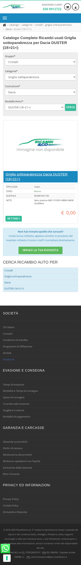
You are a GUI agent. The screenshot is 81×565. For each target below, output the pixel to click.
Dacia (7, 282)
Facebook (8, 359)
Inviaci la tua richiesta (41, 250)
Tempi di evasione (13, 384)
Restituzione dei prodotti (17, 454)
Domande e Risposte (15, 512)
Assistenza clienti (52, 7)
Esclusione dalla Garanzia (17, 467)
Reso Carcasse (11, 474)
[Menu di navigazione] (6, 18)
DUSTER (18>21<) (14, 288)
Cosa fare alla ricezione (16, 404)
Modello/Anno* (14, 101)
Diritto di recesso (13, 448)
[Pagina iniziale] (5, 25)
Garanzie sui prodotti (15, 441)
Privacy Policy (11, 499)
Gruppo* (10, 56)
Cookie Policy (10, 505)
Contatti (8, 333)
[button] (14, 219)
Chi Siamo (9, 327)
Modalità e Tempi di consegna (20, 391)
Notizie (7, 353)
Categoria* (11, 71)
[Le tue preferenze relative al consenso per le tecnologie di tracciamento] (7, 558)
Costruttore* (12, 86)
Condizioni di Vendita (15, 340)
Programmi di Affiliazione (17, 346)
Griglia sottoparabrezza (17, 276)
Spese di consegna (13, 397)
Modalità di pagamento (16, 416)
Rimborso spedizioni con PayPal (21, 461)
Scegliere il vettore (13, 410)
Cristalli (8, 270)
